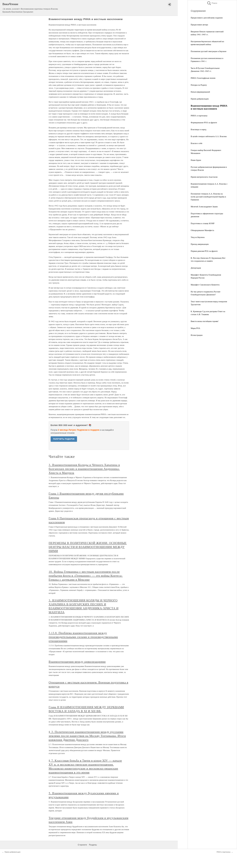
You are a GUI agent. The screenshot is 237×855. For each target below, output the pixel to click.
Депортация (196, 267)
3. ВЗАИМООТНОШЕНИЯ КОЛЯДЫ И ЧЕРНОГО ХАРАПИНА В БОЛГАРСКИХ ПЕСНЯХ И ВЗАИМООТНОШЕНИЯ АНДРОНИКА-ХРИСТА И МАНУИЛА (83, 606)
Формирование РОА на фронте (204, 122)
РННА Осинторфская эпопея (203, 78)
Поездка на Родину (199, 85)
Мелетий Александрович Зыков (204, 206)
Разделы (93, 845)
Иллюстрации (197, 335)
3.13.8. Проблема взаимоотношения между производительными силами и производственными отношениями (83, 637)
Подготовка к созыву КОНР (202, 223)
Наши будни (196, 160)
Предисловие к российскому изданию (207, 17)
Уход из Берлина (198, 237)
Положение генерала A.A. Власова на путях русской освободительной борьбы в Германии (208, 196)
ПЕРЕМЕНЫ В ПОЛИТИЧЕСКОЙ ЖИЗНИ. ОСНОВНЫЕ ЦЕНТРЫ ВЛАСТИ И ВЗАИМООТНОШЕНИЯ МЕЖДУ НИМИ (88, 547)
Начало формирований (200, 91)
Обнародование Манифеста (202, 230)
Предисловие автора (199, 24)
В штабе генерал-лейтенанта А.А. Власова (209, 136)
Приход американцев (200, 244)
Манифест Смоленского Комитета (205, 284)
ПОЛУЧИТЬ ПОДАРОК (64, 439)
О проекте (82, 845)
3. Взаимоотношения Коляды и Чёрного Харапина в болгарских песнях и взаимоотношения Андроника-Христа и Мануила (84, 469)
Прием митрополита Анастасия (204, 177)
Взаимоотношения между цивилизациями (77, 662)
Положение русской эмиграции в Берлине (208, 51)
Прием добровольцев (200, 98)
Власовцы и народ (198, 129)
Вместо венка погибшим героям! (204, 321)
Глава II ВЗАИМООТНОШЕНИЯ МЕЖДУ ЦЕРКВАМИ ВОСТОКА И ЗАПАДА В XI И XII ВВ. (86, 709)
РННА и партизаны (199, 115)
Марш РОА (195, 328)
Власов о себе (196, 143)
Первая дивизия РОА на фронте (204, 251)
